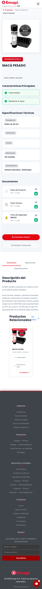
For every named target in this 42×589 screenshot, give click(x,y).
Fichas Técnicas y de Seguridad (21, 448)
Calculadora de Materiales (21, 477)
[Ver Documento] (36, 189)
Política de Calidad (21, 420)
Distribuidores (21, 525)
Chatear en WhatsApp (21, 513)
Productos (9, 10)
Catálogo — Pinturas (21, 441)
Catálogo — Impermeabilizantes (21, 444)
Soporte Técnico (21, 509)
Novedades (21, 452)
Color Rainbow (21, 469)
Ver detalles (23, 372)
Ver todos (33, 318)
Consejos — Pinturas (21, 481)
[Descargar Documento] (36, 193)
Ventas (21, 506)
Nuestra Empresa (21, 416)
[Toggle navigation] (38, 4)
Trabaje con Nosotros (21, 427)
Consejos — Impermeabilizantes (21, 485)
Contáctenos (21, 412)
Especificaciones (21, 268)
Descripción (11, 263)
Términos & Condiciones (21, 587)
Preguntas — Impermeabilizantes (21, 492)
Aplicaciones (30, 263)
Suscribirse (21, 558)
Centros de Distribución (21, 423)
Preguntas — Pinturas (21, 488)
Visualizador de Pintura (21, 473)
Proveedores (21, 521)
